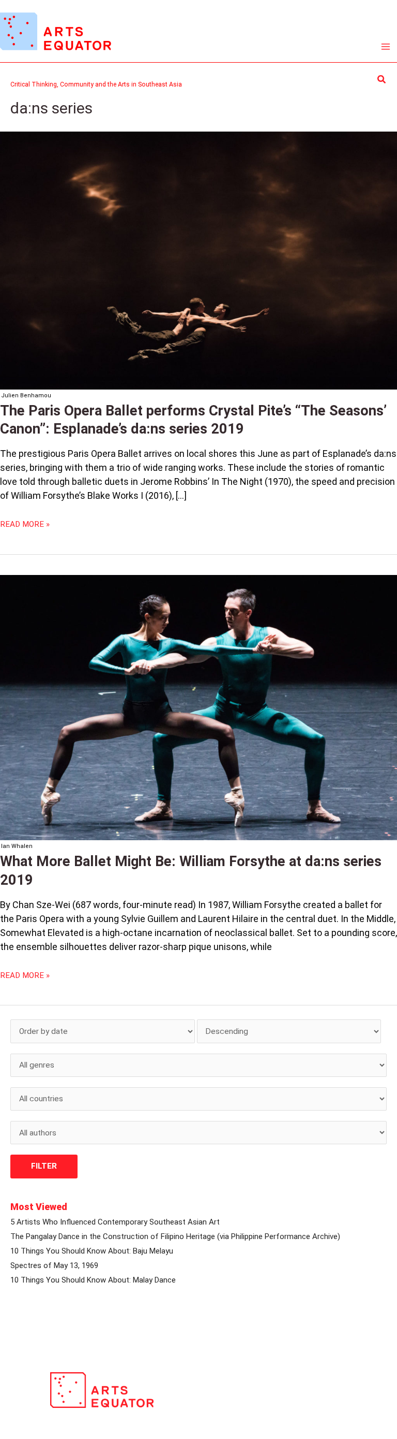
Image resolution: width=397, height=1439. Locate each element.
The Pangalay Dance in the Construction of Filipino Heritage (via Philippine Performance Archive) (175, 1236)
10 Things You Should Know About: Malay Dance (93, 1280)
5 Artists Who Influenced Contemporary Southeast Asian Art (115, 1222)
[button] (382, 79)
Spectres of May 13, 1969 (54, 1265)
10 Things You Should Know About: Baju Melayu (91, 1251)
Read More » (25, 524)
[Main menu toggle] (386, 47)
